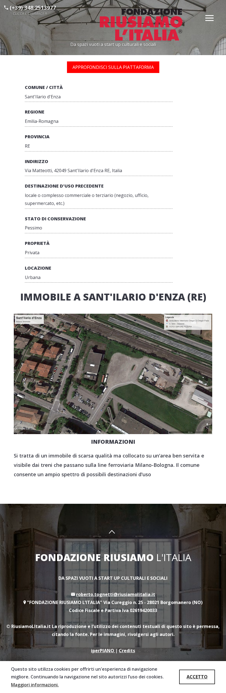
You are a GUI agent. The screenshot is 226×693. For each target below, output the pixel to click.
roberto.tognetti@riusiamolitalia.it (115, 594)
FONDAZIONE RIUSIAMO (113, 557)
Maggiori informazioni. (35, 685)
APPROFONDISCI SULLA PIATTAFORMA (113, 67)
